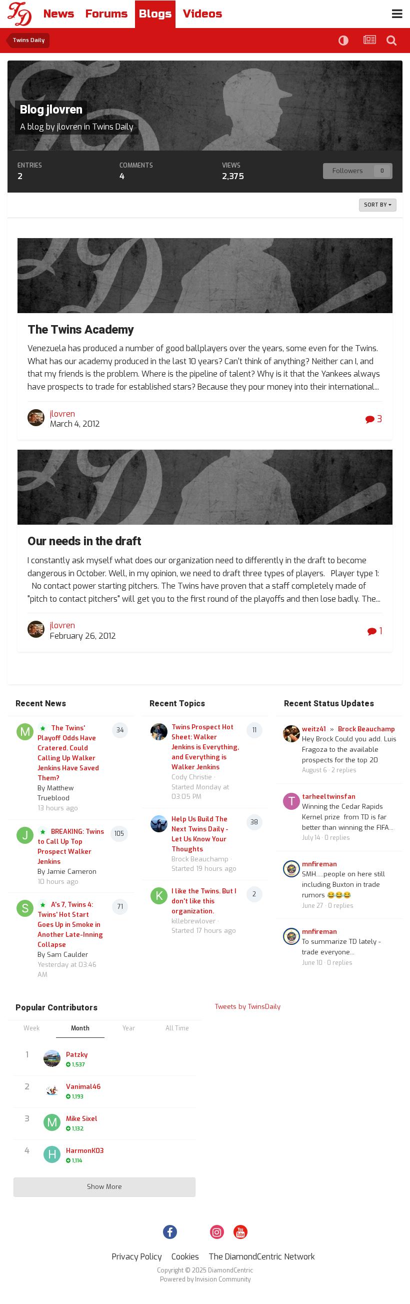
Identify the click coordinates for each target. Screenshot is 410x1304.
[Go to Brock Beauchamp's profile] (159, 823)
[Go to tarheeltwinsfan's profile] (291, 801)
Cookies (185, 1256)
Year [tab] (128, 1028)
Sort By (376, 205)
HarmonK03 (85, 1150)
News (59, 14)
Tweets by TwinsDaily (247, 1006)
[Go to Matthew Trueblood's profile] (25, 731)
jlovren (69, 127)
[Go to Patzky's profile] (52, 1058)
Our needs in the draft (84, 541)
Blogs (155, 14)
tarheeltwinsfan (329, 796)
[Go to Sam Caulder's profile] (25, 908)
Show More (104, 1186)
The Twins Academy (81, 330)
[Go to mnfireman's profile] (291, 868)
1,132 (77, 1128)
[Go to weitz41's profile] (291, 733)
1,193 (77, 1096)
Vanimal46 (83, 1086)
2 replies (344, 770)
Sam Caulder (67, 954)
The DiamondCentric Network (261, 1256)
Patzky (77, 1054)
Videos (202, 14)
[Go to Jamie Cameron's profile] (25, 835)
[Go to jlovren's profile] (36, 417)
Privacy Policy (137, 1256)
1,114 (76, 1160)
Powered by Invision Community (205, 1279)
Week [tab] (32, 1028)
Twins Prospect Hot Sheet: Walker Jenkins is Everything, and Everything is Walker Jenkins (205, 747)
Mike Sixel (82, 1118)
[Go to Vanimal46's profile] (52, 1090)
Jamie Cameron (71, 871)
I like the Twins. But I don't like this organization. (204, 901)
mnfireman (319, 864)
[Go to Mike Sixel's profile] (52, 1122)
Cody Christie (192, 777)
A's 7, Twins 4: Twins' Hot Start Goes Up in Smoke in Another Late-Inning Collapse (70, 924)
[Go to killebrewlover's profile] (159, 895)
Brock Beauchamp (200, 859)
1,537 (77, 1064)
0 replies (337, 838)
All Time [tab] (177, 1028)
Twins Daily (113, 127)
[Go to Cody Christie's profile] (159, 731)
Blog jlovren (51, 110)
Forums (107, 14)
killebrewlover (194, 921)
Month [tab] (80, 1028)
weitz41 (314, 729)
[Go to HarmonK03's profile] (52, 1154)
